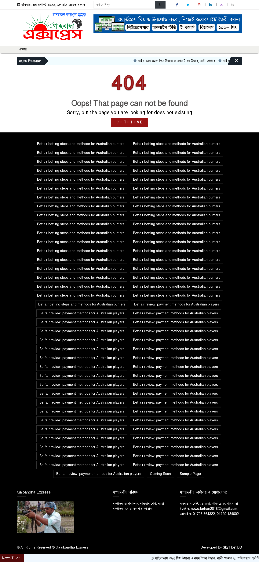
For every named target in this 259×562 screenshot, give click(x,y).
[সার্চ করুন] (160, 5)
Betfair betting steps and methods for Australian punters (80, 144)
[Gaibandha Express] (53, 27)
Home (23, 49)
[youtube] (222, 5)
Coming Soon (160, 474)
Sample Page (190, 474)
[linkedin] (211, 5)
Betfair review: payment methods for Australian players (176, 304)
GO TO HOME (130, 122)
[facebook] (177, 5)
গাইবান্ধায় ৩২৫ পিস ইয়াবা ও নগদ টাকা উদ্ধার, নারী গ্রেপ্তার (166, 61)
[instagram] (199, 5)
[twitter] (188, 5)
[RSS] (233, 5)
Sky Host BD (232, 547)
